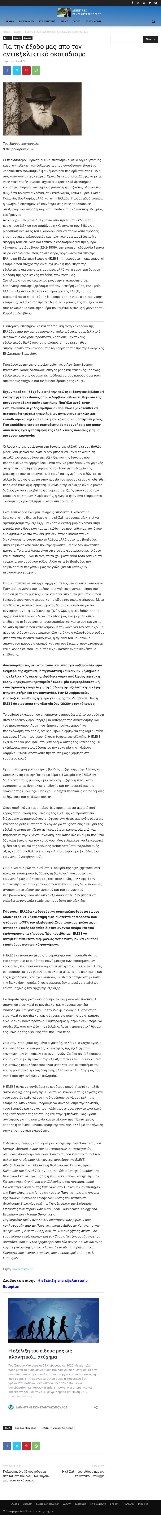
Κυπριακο (80, 1504)
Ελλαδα (27, 37)
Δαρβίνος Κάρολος (25, 1427)
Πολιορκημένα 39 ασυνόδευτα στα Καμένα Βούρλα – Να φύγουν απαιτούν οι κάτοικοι (26, 1476)
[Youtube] (155, 3)
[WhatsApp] (36, 70)
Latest (17, 32)
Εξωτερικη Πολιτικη (47, 1504)
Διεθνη (17, 37)
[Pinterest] (26, 70)
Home (6, 32)
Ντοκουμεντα (98, 1504)
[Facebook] (132, 3)
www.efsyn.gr (22, 1269)
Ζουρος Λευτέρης (63, 1427)
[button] (153, 21)
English (114, 1504)
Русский (143, 1504)
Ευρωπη (27, 1504)
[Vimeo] (149, 3)
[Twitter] (144, 3)
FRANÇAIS (128, 1504)
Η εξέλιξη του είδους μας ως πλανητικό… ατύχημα (83, 1474)
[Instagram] (138, 3)
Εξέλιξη (44, 1427)
